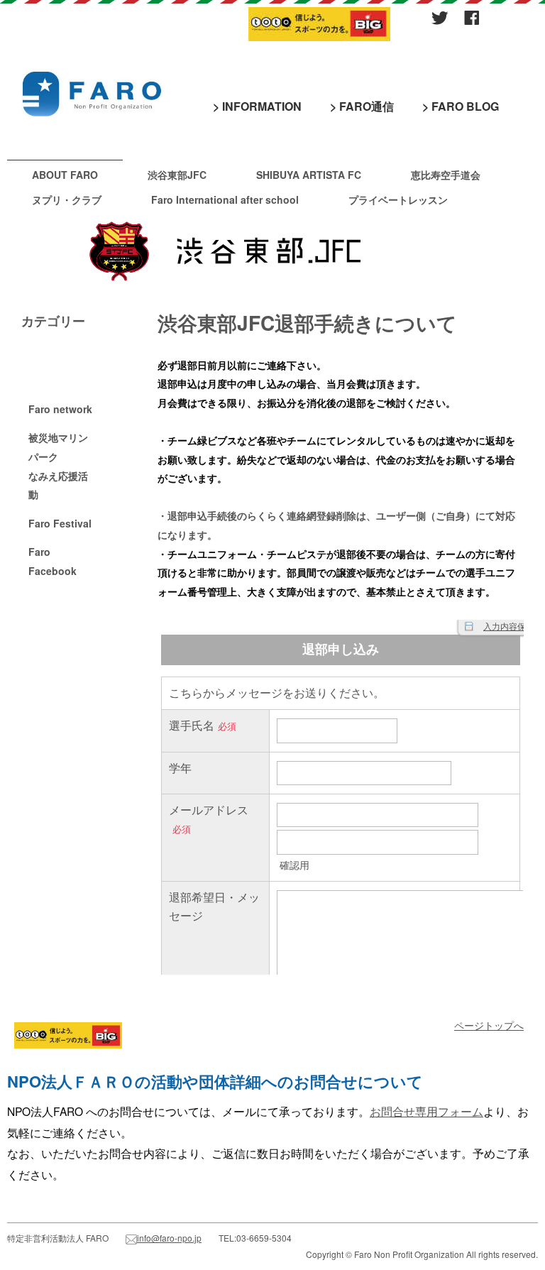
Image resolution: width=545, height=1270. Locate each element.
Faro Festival (60, 523)
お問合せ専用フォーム (426, 1111)
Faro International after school (225, 199)
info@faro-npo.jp (169, 1238)
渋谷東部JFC (177, 175)
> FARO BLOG (460, 106)
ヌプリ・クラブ (66, 199)
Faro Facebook (52, 561)
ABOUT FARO (65, 175)
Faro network (60, 409)
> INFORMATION (257, 106)
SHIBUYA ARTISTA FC (308, 175)
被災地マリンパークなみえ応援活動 (58, 465)
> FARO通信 (362, 106)
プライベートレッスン (398, 199)
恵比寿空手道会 (445, 175)
